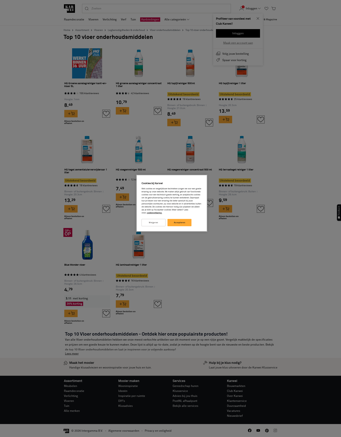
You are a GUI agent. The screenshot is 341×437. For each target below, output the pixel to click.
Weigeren (153, 223)
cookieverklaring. (154, 213)
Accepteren (179, 223)
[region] (171, 203)
